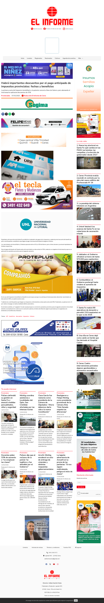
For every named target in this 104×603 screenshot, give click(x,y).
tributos (32, 316)
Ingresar (78, 547)
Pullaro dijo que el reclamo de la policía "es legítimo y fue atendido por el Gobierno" (27, 461)
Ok (76, 600)
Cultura (57, 58)
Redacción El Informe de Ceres (35, 96)
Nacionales (48, 58)
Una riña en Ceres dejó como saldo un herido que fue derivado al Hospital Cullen (88, 339)
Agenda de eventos (69, 58)
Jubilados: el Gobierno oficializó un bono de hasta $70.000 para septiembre (88, 256)
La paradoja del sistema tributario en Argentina (88, 204)
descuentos (19, 316)
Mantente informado (85, 475)
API (7, 316)
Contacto (25, 547)
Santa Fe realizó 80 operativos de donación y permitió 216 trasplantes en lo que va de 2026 (89, 311)
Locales (29, 58)
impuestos (26, 316)
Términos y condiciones (53, 547)
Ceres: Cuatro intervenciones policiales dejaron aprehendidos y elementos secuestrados (87, 367)
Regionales (38, 58)
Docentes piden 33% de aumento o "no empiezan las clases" (8, 458)
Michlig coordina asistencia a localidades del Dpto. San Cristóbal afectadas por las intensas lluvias (27, 402)
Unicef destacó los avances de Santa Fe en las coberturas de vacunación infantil (88, 230)
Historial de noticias (37, 547)
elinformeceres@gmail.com (52, 559)
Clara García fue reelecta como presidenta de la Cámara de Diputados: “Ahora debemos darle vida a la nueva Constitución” (46, 403)
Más (79, 58)
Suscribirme (81, 487)
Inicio (22, 58)
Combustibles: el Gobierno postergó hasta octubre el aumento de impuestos (87, 283)
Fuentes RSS (67, 547)
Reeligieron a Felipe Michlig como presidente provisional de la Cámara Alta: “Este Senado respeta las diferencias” (64, 403)
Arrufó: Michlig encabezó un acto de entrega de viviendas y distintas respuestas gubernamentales (45, 462)
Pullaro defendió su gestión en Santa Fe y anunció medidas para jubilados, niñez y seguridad (8, 401)
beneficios (12, 316)
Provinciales (5, 96)
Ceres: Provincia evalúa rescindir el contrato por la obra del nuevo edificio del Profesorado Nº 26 (88, 179)
